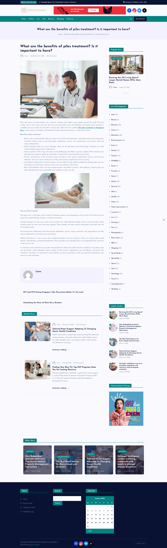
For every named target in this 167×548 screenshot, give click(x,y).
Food (113, 166)
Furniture (114, 171)
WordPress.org (28, 512)
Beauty (113, 120)
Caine (26, 56)
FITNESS (114, 161)
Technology (115, 273)
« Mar (89, 531)
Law (38, 19)
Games (113, 181)
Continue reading (59, 350)
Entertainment (116, 140)
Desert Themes (34, 544)
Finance (114, 155)
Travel (113, 279)
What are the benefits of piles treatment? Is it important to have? (86, 34)
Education (115, 135)
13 (100, 515)
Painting (114, 222)
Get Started (140, 19)
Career (113, 130)
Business (51, 19)
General (114, 186)
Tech (44, 19)
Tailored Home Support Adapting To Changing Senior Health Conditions (130, 353)
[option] (126, 72)
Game (113, 176)
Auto (113, 114)
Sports (113, 263)
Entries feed (27, 503)
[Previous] (124, 92)
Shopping (60, 19)
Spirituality (115, 258)
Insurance (114, 212)
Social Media (116, 253)
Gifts (113, 191)
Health (33, 56)
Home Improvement (118, 207)
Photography (116, 232)
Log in (25, 499)
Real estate (117, 58)
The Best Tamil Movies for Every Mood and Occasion (36, 464)
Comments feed (29, 507)
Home (24, 19)
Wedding (114, 289)
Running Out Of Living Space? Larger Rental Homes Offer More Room (125, 80)
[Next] (127, 92)
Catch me (69, 19)
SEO (113, 243)
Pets (113, 227)
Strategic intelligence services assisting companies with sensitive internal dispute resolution (98, 461)
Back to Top (141, 543)
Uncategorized (116, 284)
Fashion (31, 19)
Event (113, 145)
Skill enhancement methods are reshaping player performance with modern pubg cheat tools (129, 461)
